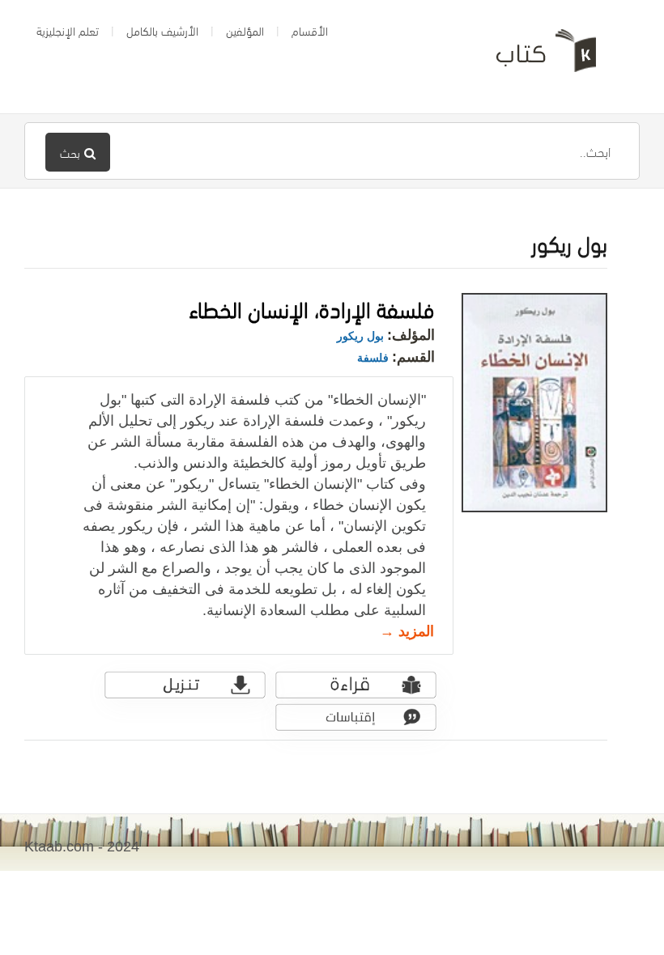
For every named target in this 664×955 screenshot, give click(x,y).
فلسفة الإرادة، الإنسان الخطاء (312, 307)
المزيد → (407, 631)
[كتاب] (534, 56)
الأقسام (310, 30)
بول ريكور (360, 335)
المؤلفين (245, 30)
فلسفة (373, 357)
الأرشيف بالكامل (162, 30)
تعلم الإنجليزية (67, 30)
